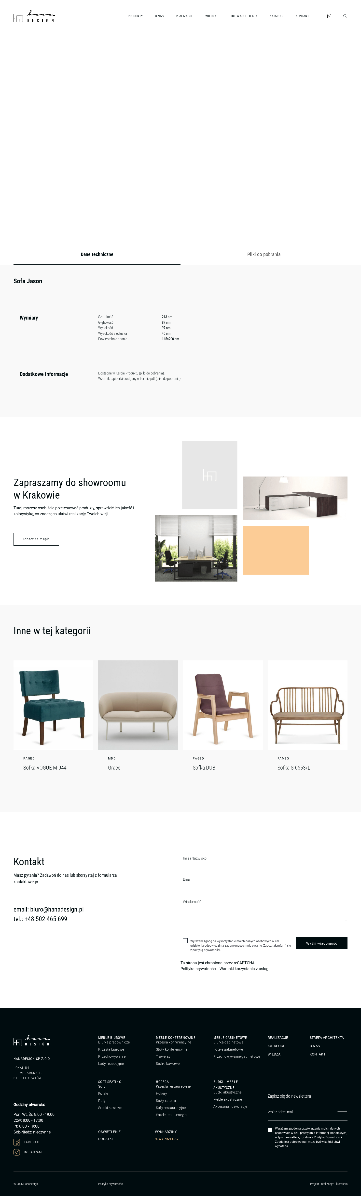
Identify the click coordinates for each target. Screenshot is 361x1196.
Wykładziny (166, 1131)
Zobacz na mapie (36, 539)
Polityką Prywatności (328, 1137)
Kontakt (302, 16)
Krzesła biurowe (111, 1049)
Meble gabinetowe (230, 1038)
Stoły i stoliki (166, 1100)
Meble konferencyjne (176, 1038)
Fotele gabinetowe (228, 1049)
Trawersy (163, 1056)
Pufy (102, 1100)
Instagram (33, 1152)
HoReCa (162, 1082)
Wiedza (210, 16)
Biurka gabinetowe (228, 1042)
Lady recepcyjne (111, 1063)
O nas (159, 16)
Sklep (42, 43)
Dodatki (105, 1139)
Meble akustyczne (227, 1099)
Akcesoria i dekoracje (230, 1106)
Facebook (32, 1142)
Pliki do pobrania (264, 254)
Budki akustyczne (227, 1092)
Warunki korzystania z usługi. (245, 968)
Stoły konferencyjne (172, 1049)
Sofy (101, 1086)
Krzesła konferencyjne (173, 1042)
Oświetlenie (109, 1131)
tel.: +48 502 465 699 (40, 919)
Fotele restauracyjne (172, 1115)
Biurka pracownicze (114, 1042)
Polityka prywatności (198, 968)
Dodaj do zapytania (323, 185)
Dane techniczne (97, 254)
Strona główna (23, 43)
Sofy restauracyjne (171, 1107)
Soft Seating (109, 1082)
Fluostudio (341, 1184)
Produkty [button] (135, 16)
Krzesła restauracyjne (173, 1086)
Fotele (103, 1093)
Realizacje (184, 16)
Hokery (161, 1093)
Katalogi (276, 16)
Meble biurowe (111, 1038)
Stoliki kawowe (168, 1063)
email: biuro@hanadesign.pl (49, 909)
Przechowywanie (111, 1056)
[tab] (97, 254)
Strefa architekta (243, 16)
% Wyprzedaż (167, 1139)
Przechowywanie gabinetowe (236, 1056)
